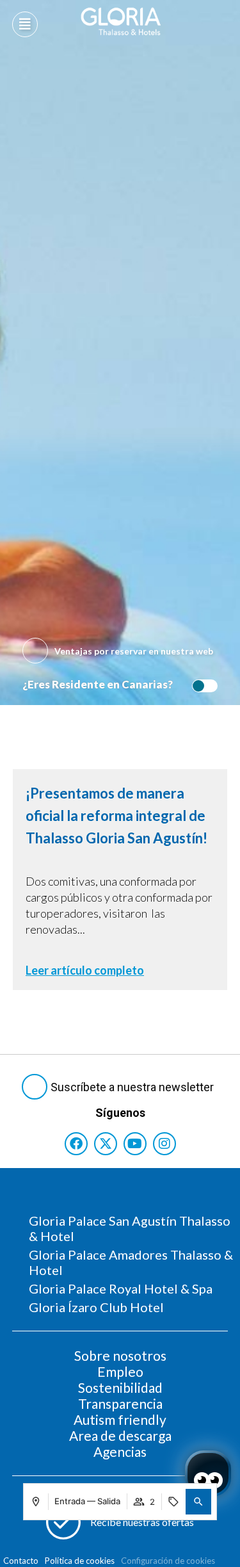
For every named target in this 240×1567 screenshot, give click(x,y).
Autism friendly (120, 1419)
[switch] (202, 685)
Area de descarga (120, 1435)
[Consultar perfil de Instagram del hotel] (164, 1143)
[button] (198, 1501)
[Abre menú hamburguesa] (25, 24)
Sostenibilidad (120, 1387)
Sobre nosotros (120, 1355)
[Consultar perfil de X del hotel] (105, 1143)
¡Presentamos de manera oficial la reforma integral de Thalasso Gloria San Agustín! (116, 815)
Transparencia (120, 1403)
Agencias (120, 1451)
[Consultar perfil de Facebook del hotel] (76, 1143)
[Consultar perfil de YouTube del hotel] (135, 1143)
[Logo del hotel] (121, 21)
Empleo (120, 1371)
